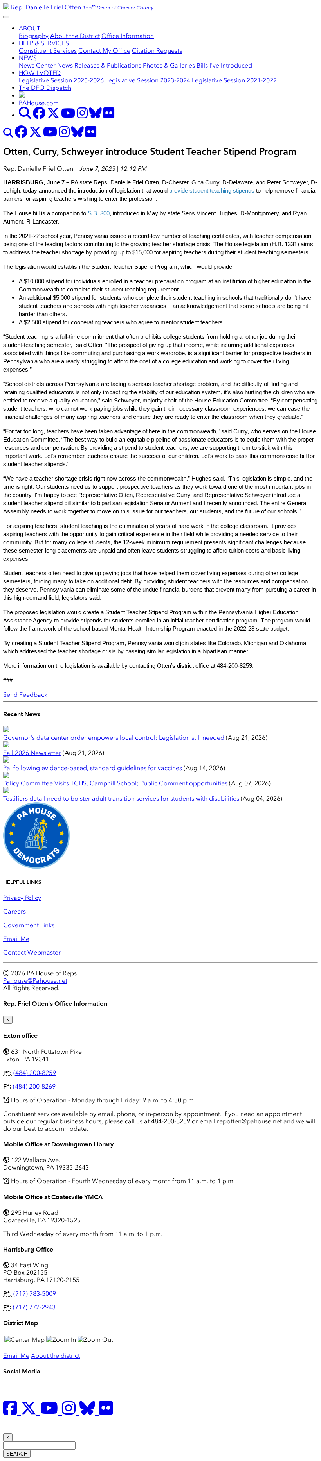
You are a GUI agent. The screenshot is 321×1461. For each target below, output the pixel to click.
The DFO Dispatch (45, 87)
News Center (37, 65)
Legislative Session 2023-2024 (147, 80)
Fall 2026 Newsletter (32, 752)
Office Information (127, 35)
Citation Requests (157, 50)
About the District (75, 35)
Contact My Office (104, 50)
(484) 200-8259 (34, 1073)
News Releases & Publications (99, 65)
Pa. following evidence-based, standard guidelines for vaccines (92, 768)
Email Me (16, 938)
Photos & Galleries (169, 65)
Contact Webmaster (32, 952)
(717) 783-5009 (34, 1293)
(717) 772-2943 (34, 1307)
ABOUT (29, 28)
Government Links (28, 925)
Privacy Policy (22, 897)
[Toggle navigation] (6, 17)
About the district (55, 1355)
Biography (34, 35)
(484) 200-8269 (34, 1086)
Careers (14, 911)
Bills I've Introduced (224, 65)
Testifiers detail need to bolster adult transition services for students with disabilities (121, 798)
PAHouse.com (39, 103)
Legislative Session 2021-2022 (234, 80)
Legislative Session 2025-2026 (61, 80)
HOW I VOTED (40, 73)
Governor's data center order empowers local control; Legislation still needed (113, 737)
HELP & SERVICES (44, 43)
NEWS (28, 58)
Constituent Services (48, 50)
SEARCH (16, 1454)
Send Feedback (25, 694)
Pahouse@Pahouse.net (35, 980)
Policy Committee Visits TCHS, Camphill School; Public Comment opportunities (115, 783)
